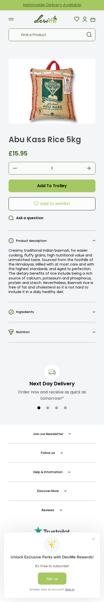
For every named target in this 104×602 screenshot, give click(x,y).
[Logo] (45, 19)
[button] (92, 19)
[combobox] (52, 34)
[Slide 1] (38, 407)
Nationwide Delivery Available (52, 5)
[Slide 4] (65, 407)
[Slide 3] (56, 407)
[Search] (89, 34)
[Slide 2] (47, 407)
